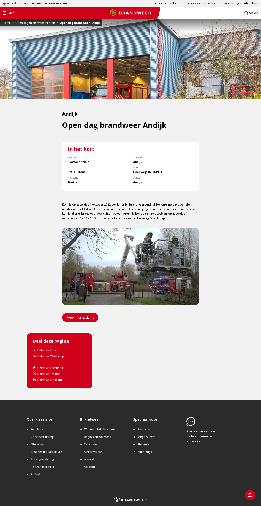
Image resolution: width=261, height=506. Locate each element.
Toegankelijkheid (42, 467)
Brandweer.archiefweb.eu (202, 3)
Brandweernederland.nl (168, 3)
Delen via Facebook (50, 368)
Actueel (89, 459)
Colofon (89, 467)
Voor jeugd (144, 452)
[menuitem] (167, 3)
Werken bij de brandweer (101, 429)
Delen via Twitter (48, 374)
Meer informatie (78, 317)
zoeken (254, 14)
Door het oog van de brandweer (241, 3)
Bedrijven (143, 429)
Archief (35, 474)
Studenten (144, 444)
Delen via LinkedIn (49, 380)
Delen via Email (47, 350)
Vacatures (90, 444)
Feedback (37, 429)
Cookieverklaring (42, 437)
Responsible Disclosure (46, 452)
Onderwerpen (93, 452)
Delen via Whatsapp (50, 356)
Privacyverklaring (42, 459)
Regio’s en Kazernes (97, 437)
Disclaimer (38, 444)
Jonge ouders (146, 437)
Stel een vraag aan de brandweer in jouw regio (201, 436)
